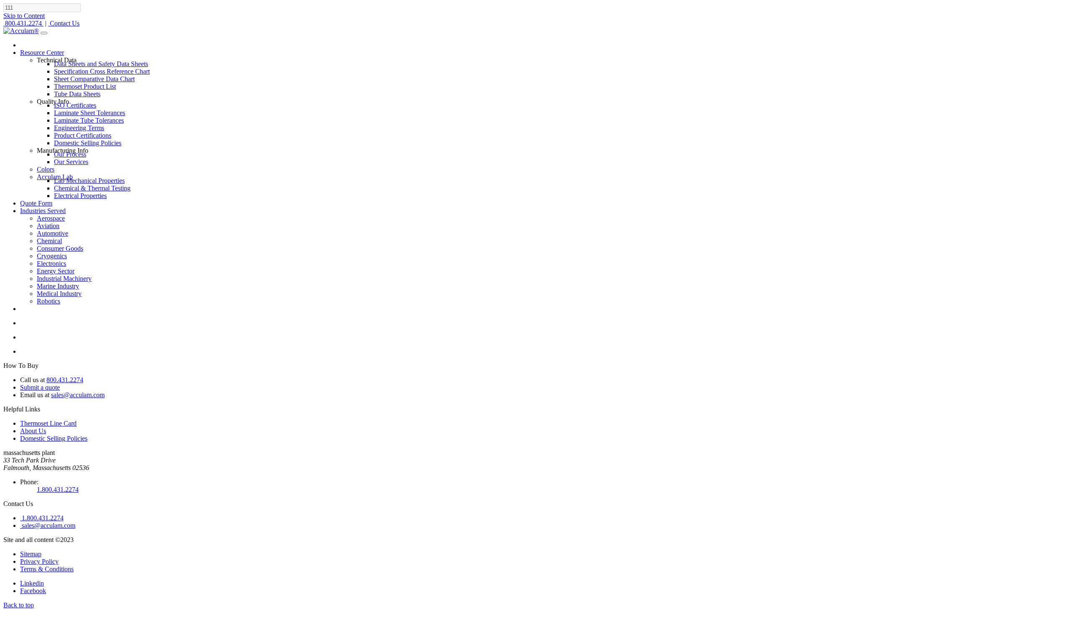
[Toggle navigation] (44, 33)
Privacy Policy (39, 561)
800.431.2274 (64, 379)
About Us (33, 430)
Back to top (18, 605)
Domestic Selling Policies (53, 438)
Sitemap (30, 553)
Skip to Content (24, 15)
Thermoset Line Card (48, 423)
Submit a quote (40, 387)
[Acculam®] (21, 30)
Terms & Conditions (47, 569)
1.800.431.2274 (58, 489)
